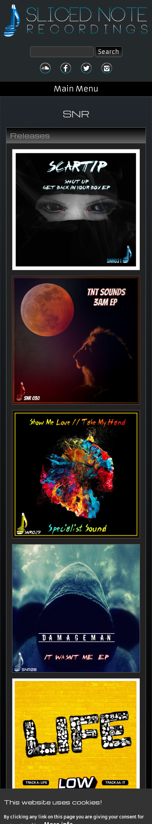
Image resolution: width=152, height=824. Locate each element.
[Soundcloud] (45, 68)
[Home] (76, 20)
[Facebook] (65, 68)
